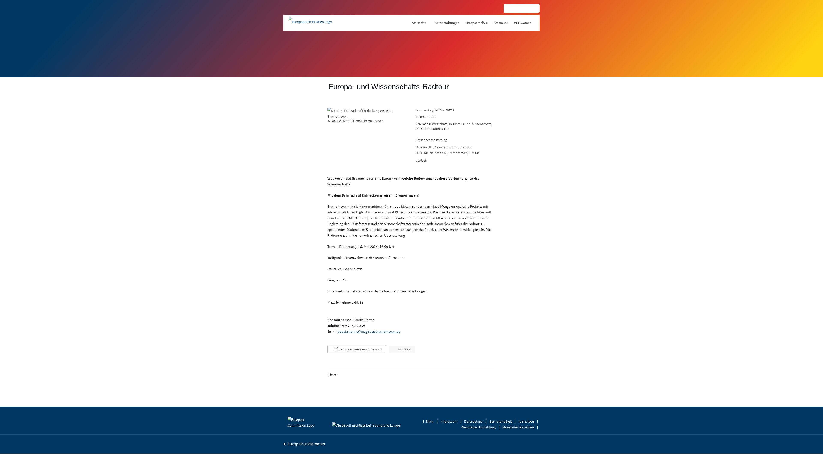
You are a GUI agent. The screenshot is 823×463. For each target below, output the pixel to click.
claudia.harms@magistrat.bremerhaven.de (368, 331)
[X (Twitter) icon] (525, 8)
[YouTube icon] (532, 8)
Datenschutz (473, 421)
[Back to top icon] (535, 443)
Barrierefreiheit (500, 421)
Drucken (404, 349)
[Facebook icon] (518, 8)
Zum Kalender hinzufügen (360, 349)
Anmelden (526, 421)
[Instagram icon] (511, 8)
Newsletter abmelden (518, 427)
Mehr (430, 421)
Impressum (449, 421)
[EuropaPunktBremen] (310, 22)
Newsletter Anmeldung (479, 427)
